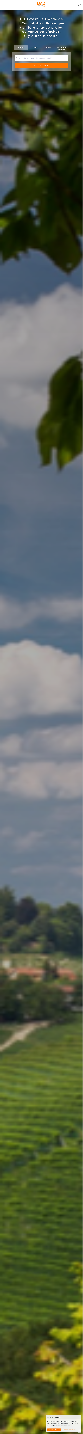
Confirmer (54, 1430)
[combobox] (41, 58)
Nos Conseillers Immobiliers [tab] (62, 48)
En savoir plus (68, 1430)
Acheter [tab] (20, 47)
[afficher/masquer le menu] (3, 5)
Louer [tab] (35, 47)
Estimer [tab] (48, 47)
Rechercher (41, 65)
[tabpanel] (41, 61)
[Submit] (17, 58)
